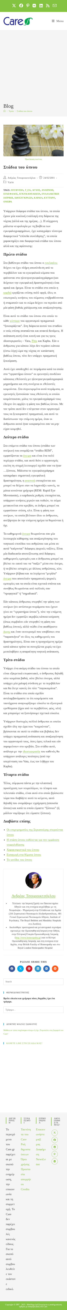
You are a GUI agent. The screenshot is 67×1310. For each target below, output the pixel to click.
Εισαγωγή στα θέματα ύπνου (24, 854)
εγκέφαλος (10, 194)
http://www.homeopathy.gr (28, 937)
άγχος (36, 190)
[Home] (4, 111)
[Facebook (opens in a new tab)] (21, 5)
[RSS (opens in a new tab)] (47, 5)
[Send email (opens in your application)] (54, 5)
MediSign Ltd (32, 1304)
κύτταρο (49, 198)
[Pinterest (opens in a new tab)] (28, 5)
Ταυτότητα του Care (26, 1134)
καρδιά (38, 198)
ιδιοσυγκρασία (23, 198)
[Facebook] (55, 1140)
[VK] (55, 1161)
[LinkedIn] (55, 1147)
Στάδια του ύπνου (24, 111)
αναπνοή (30, 480)
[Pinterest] (55, 1154)
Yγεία (10, 182)
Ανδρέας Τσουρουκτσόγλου (22, 178)
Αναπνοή (47, 190)
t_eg (28, 190)
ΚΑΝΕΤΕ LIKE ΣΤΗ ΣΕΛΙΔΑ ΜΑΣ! (24, 1043)
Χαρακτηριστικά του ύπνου (23, 849)
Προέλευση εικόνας (33, 159)
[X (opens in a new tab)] (14, 5)
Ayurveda (17, 190)
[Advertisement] (33, 67)
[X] (55, 1133)
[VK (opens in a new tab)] (34, 5)
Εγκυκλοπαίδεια (29, 194)
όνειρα (7, 201)
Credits (25, 1189)
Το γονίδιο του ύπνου (19, 859)
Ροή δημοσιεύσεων (26, 1149)
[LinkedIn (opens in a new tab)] (41, 5)
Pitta (34, 340)
